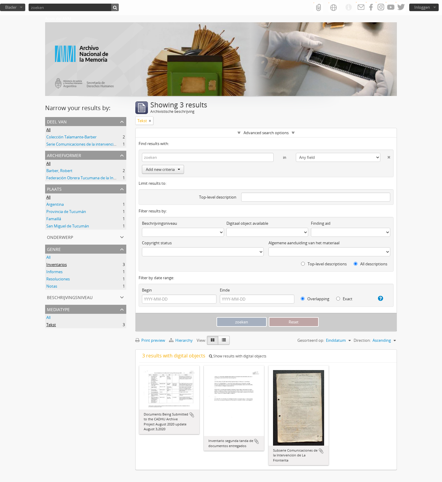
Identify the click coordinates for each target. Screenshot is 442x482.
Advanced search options (266, 132)
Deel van (57, 121)
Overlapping (317, 298)
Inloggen (422, 7)
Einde (225, 290)
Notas (51, 286)
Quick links (348, 7)
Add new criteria (160, 169)
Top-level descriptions (327, 264)
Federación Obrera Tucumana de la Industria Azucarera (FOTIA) (102, 178)
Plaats (54, 188)
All (48, 129)
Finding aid (320, 223)
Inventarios (56, 264)
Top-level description (217, 197)
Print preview (152, 340)
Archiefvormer (64, 155)
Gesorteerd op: (310, 340)
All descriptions (373, 264)
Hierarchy (184, 340)
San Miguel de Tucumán (67, 226)
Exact (347, 298)
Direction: (362, 340)
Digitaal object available (247, 223)
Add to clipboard (192, 415)
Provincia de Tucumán (66, 211)
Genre (54, 249)
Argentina (55, 204)
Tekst (51, 324)
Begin (147, 290)
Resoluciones (58, 279)
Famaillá (53, 218)
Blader (11, 7)
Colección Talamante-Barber (71, 137)
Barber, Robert (59, 170)
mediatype (58, 309)
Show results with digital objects (239, 356)
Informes (54, 271)
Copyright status (157, 243)
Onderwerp (60, 237)
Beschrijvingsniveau (70, 297)
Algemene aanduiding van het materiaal (304, 243)
